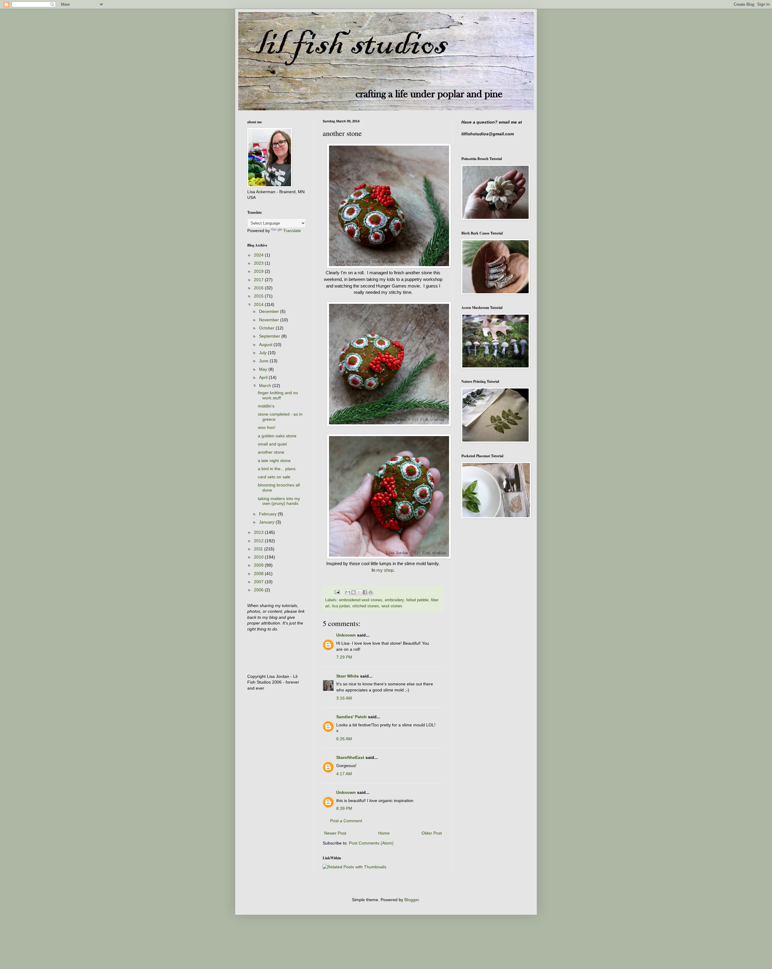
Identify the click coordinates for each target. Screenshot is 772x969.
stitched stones (365, 606)
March (265, 385)
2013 (259, 532)
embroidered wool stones (360, 600)
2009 (259, 565)
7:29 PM (344, 657)
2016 (259, 287)
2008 (259, 573)
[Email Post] (337, 592)
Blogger (411, 899)
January (267, 522)
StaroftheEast (350, 757)
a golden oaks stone (277, 435)
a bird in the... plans (277, 468)
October (267, 328)
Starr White (347, 676)
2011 (259, 548)
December (269, 311)
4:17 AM (344, 773)
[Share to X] (359, 592)
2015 (259, 296)
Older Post (432, 833)
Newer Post (335, 833)
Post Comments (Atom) (371, 843)
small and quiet (272, 444)
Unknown (346, 635)
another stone (271, 452)
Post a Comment (346, 820)
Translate (292, 230)
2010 (259, 557)
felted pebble (417, 600)
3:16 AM (344, 698)
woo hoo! (266, 427)
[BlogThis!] (353, 592)
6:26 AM (344, 738)
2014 (259, 304)
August (266, 344)
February (268, 513)
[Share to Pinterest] (371, 592)
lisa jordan (341, 606)
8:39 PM (344, 808)
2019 (259, 271)
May (263, 369)
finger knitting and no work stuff (278, 395)
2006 (259, 589)
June (264, 360)
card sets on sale (274, 476)
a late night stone (274, 460)
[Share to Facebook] (365, 592)
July (263, 352)
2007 (259, 581)
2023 (259, 263)
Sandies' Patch (351, 716)
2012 (259, 540)
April (264, 377)
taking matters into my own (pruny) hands (279, 501)
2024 (259, 255)
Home (384, 833)
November (269, 319)
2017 (259, 279)
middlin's (266, 406)
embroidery (394, 600)
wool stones (391, 606)
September (270, 336)
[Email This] (348, 592)
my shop (385, 570)
